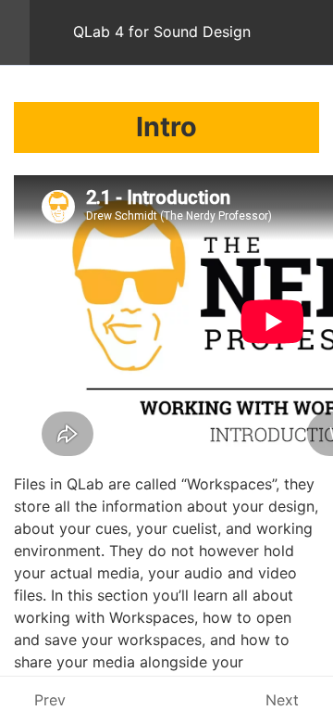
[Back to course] (313, 32)
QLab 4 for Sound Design (162, 32)
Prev (50, 700)
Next (282, 700)
